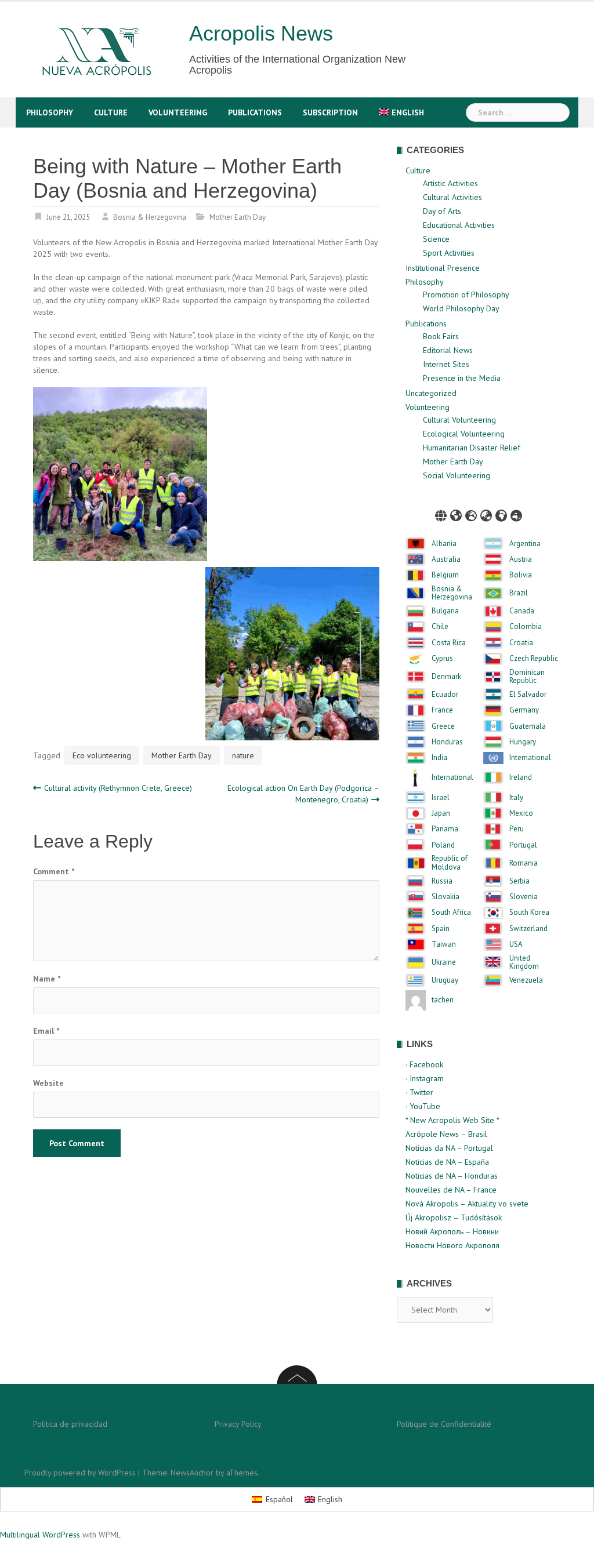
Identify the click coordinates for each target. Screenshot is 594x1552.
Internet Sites (446, 364)
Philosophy (49, 112)
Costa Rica (449, 643)
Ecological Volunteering (464, 433)
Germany (524, 710)
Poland (443, 845)
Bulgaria (445, 611)
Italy (516, 798)
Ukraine (444, 962)
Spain (441, 929)
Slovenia (523, 897)
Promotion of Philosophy (466, 294)
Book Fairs (441, 336)
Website (48, 1083)
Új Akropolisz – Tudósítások (453, 1217)
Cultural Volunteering (459, 420)
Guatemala (527, 726)
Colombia (525, 627)
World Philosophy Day (461, 308)
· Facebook (424, 1064)
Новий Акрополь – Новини (452, 1231)
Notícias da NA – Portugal (449, 1148)
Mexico (521, 813)
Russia (442, 881)
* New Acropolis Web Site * (452, 1120)
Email (46, 1031)
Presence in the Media (462, 378)
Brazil (518, 593)
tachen (443, 1000)
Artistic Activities (450, 183)
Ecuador (445, 694)
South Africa (451, 912)
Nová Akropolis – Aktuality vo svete (466, 1203)
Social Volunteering (456, 475)
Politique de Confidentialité (444, 1424)
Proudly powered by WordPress (80, 1472)
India (439, 758)
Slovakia (445, 897)
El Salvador (527, 694)
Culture (111, 112)
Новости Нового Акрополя (452, 1245)
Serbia (519, 881)
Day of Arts (442, 211)
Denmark (446, 677)
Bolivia (520, 575)
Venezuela (526, 980)
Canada (521, 611)
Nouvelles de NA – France (451, 1189)
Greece (443, 726)
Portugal (523, 845)
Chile (440, 627)
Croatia (521, 643)
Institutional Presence (442, 268)
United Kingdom (524, 962)
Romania (523, 863)
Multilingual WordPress (40, 1534)
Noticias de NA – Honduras (451, 1176)
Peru (516, 829)
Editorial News (448, 350)
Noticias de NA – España (447, 1162)
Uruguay (445, 980)
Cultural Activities (452, 197)
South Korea (529, 912)
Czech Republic (533, 659)
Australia (446, 559)
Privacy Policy (238, 1424)
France (442, 710)
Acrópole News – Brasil (446, 1134)
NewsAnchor (192, 1472)
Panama (445, 829)
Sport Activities (449, 253)
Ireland (520, 777)
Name (46, 978)
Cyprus (442, 659)
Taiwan (444, 944)
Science (436, 239)
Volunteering (177, 112)
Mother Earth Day (237, 217)
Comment (53, 871)
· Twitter (419, 1092)
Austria (520, 559)
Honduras (447, 742)
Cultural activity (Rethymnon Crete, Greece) (118, 788)
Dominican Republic (527, 676)
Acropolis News (261, 33)
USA (516, 944)
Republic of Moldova (450, 863)
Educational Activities (459, 225)
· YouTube (422, 1106)
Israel (441, 798)
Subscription (330, 112)
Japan (441, 813)
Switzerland (528, 929)
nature (243, 755)
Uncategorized (431, 393)
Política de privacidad (70, 1424)
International (530, 758)
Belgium (445, 575)
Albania (444, 544)
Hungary (522, 742)
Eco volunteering (102, 755)
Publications (255, 112)
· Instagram (424, 1078)
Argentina (525, 544)
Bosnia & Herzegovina (149, 217)
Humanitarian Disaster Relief (471, 447)
